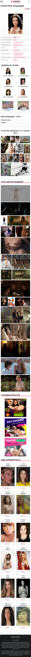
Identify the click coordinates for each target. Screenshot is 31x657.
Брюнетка (16, 50)
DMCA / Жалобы (15, 637)
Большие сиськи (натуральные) (18, 53)
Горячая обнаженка (19, 57)
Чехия (18, 37)
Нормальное (17, 45)
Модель (15, 60)
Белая (15, 47)
